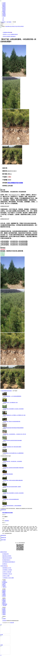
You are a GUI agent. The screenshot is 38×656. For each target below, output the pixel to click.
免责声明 (4, 610)
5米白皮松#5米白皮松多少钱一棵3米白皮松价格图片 (12, 446)
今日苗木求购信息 (4, 565)
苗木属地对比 (4, 563)
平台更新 (4, 583)
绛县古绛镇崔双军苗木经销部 (15, 182)
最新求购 (4, 8)
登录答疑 (4, 600)
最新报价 (4, 11)
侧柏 (13, 26)
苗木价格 (4, 596)
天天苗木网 (4, 620)
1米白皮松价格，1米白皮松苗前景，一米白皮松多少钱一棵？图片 (14, 434)
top (0, 655)
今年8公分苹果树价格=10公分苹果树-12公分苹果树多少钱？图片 (14, 415)
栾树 (23, 26)
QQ (1, 624)
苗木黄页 (4, 13)
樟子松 (19, 26)
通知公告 (4, 584)
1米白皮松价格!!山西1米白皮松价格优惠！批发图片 (12, 486)
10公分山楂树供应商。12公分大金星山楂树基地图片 (12, 396)
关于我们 (4, 608)
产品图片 (4, 12)
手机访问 (4, 613)
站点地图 (4, 618)
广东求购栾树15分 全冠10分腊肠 (8, 577)
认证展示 (4, 593)
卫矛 (15, 26)
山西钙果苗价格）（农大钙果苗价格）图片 (10, 402)
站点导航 (4, 585)
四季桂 (8, 26)
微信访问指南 (4, 604)
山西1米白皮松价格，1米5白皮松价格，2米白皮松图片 (12, 461)
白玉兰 (11, 26)
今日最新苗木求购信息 (7, 32)
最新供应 (4, 5)
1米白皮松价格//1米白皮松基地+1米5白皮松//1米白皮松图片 (13, 408)
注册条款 (4, 614)
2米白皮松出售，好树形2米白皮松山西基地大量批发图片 (13, 480)
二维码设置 (4, 605)
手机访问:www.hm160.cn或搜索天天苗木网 (10, 34)
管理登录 (4, 591)
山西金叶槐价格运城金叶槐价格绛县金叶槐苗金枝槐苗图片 (13, 427)
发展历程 (4, 612)
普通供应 (4, 6)
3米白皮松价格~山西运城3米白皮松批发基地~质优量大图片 (13, 467)
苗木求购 (4, 7)
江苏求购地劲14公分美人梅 (7, 573)
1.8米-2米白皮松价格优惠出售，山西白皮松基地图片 (12, 505)
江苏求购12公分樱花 (6, 575)
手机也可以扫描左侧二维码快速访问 (9, 36)
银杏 (6, 26)
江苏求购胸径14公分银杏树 (7, 569)
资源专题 (4, 14)
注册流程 (4, 601)
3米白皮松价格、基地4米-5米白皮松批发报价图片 (11, 421)
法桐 (21, 26)
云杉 (16, 26)
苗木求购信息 (4, 582)
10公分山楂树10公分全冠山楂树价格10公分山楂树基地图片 (13, 453)
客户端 (1, 634)
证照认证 (4, 599)
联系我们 (4, 609)
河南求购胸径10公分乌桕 (6, 567)
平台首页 (4, 2)
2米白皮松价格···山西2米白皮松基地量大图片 (11, 499)
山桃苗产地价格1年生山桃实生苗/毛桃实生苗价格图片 (12, 440)
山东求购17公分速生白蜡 (6, 571)
